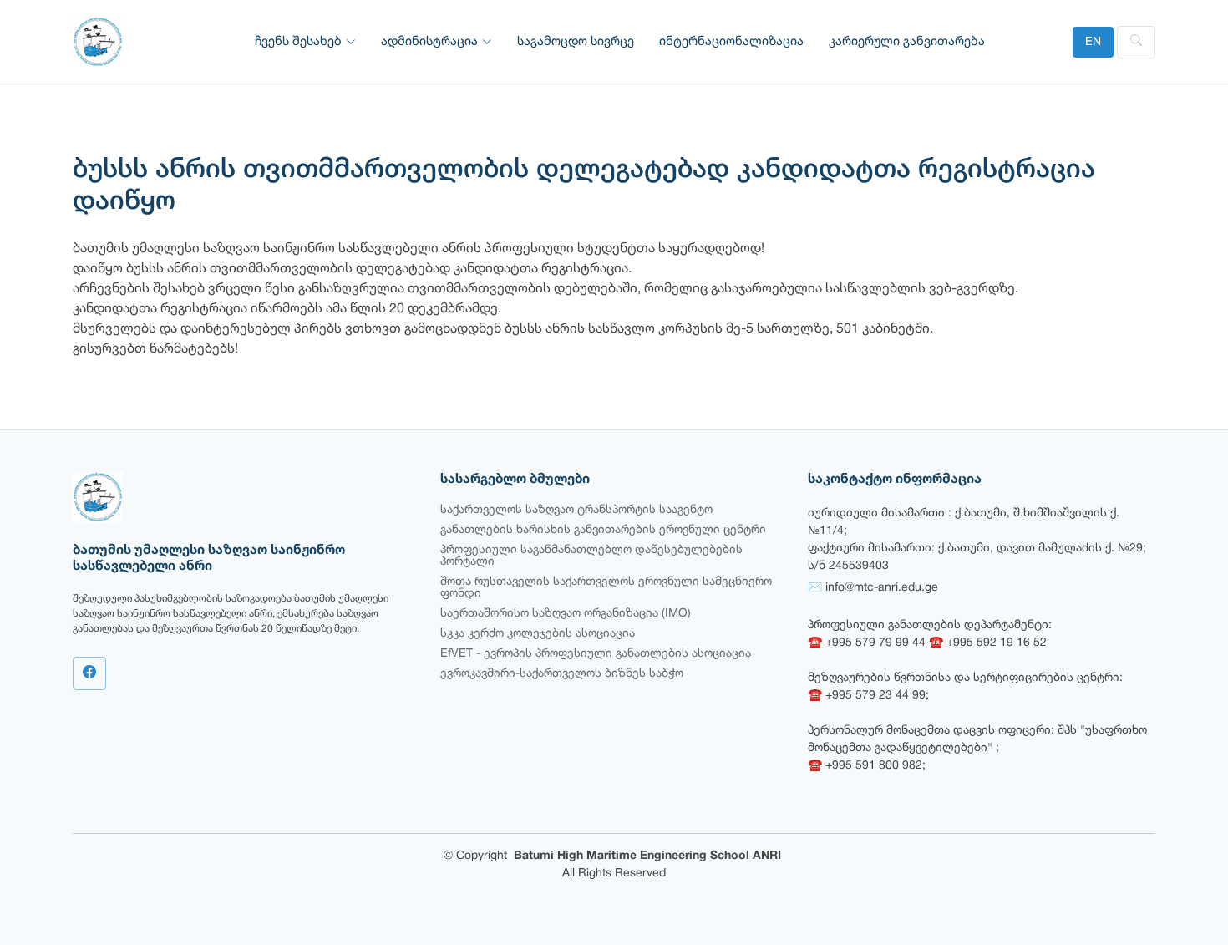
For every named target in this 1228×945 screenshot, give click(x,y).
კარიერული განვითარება (907, 42)
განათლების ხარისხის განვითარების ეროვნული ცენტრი (603, 530)
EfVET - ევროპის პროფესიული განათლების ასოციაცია (595, 653)
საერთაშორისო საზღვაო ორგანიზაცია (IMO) (565, 613)
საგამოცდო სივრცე (575, 42)
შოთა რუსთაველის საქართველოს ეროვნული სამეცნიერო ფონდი (606, 588)
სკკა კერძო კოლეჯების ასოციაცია (537, 633)
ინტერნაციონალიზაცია (731, 42)
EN (1093, 42)
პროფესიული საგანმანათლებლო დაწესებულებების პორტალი (591, 556)
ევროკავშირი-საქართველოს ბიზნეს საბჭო (561, 673)
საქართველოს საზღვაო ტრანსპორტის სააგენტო (576, 510)
